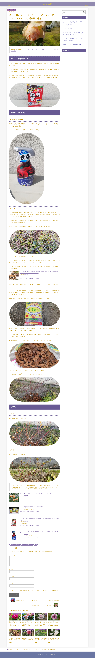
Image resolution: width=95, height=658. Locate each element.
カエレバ (25, 274)
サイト (11, 583)
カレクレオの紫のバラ (47, 4)
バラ (36, 544)
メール (11, 576)
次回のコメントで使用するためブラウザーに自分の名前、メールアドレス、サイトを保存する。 (35, 590)
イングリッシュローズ (11, 9)
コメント (12, 555)
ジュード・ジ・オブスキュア (27, 544)
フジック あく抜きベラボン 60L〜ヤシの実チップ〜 (31, 506)
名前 (11, 569)
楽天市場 (36, 278)
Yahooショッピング (24, 278)
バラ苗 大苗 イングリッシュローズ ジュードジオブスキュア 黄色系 (35, 493)
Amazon (31, 278)
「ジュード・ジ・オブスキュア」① (34, 49)
